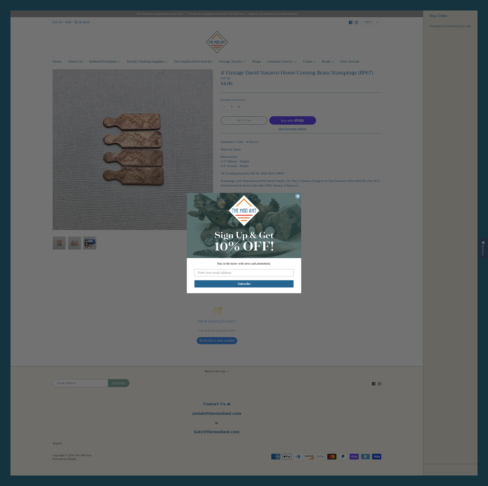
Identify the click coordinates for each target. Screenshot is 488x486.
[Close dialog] (298, 196)
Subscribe (244, 283)
